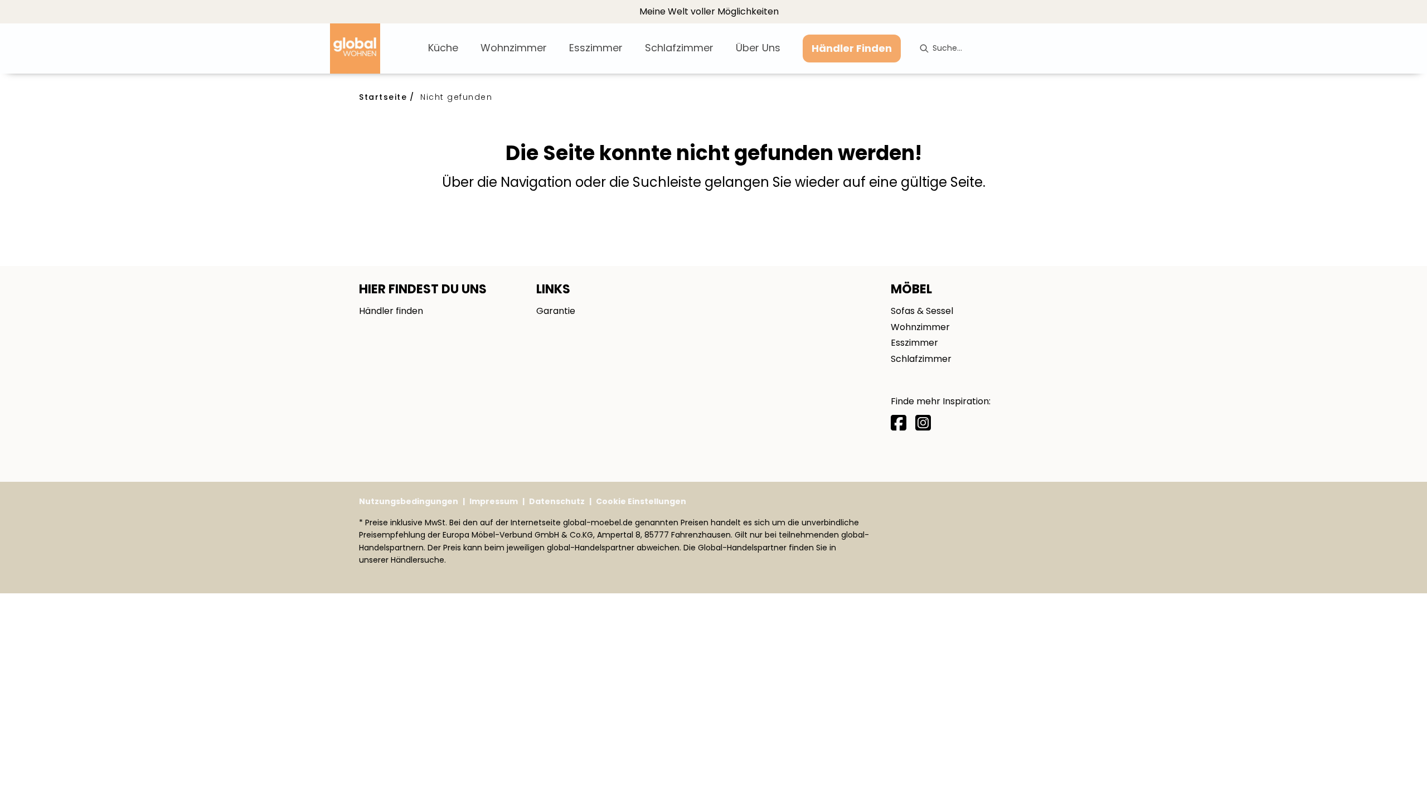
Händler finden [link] (391, 310)
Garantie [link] (555, 310)
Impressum (493, 501)
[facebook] (898, 423)
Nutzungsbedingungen (408, 501)
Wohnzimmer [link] (920, 327)
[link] (443, 48)
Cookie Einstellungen (641, 501)
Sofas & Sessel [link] (922, 310)
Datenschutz (557, 501)
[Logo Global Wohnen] (374, 48)
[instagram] (923, 423)
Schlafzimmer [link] (921, 358)
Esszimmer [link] (914, 342)
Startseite (383, 97)
